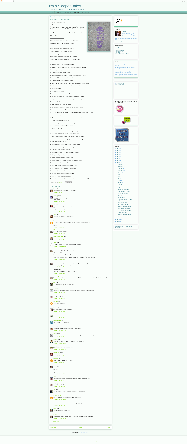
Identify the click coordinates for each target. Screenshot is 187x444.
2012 (118, 160)
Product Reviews (85, 12)
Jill (54, 376)
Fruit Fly (55, 414)
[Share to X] (68, 182)
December (120, 164)
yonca (54, 326)
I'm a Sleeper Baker (65, 6)
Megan (54, 408)
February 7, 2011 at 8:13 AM (59, 292)
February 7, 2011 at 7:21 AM (59, 273)
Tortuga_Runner (57, 249)
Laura (54, 188)
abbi (54, 282)
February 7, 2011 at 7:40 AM (59, 285)
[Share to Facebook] (70, 182)
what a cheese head (122, 212)
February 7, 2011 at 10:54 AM (59, 349)
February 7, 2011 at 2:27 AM (59, 259)
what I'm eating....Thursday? (124, 191)
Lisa (54, 204)
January (120, 216)
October (120, 168)
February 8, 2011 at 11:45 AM (59, 399)
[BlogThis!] (67, 182)
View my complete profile (121, 41)
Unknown (55, 220)
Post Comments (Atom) (83, 432)
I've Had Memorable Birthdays (122, 53)
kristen (55, 333)
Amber (54, 242)
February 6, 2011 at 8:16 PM (59, 192)
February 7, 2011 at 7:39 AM (59, 279)
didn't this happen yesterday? (124, 208)
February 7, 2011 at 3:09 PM (59, 380)
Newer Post (53, 427)
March (119, 182)
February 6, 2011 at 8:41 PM (59, 201)
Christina (55, 195)
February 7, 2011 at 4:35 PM (59, 386)
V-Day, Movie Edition (122, 202)
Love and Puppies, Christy (59, 314)
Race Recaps (76, 12)
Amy (54, 389)
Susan (54, 214)
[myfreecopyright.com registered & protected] (126, 227)
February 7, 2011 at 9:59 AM (59, 324)
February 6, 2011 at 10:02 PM (59, 239)
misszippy (55, 346)
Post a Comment (55, 421)
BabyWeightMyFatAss (58, 236)
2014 (118, 156)
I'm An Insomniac (119, 51)
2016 (118, 152)
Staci (54, 262)
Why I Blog (117, 47)
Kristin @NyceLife (57, 276)
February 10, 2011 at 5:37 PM (59, 412)
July (119, 174)
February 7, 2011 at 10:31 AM (59, 343)
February (120, 184)
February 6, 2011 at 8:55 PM (59, 211)
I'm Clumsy (117, 49)
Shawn (55, 307)
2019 (118, 148)
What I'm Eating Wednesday (124, 206)
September (120, 170)
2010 (118, 219)
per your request (121, 197)
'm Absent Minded (119, 50)
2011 (118, 162)
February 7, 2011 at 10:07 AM (59, 336)
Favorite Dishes (67, 12)
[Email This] (65, 182)
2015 (118, 154)
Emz (54, 365)
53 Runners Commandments (124, 210)
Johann (55, 288)
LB (54, 229)
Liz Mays (55, 339)
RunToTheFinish (57, 395)
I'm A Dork (117, 52)
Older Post (108, 427)
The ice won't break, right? (124, 189)
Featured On (58, 12)
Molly (124, 31)
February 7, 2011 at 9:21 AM (59, 317)
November (120, 166)
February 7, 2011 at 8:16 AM (59, 298)
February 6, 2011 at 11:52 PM (59, 246)
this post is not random (123, 204)
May (119, 178)
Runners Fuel (56, 352)
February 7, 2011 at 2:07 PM (59, 373)
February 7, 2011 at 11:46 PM (59, 393)
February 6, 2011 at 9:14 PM (59, 218)
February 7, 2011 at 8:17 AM (59, 305)
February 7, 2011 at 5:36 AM (59, 266)
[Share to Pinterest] (71, 182)
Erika (54, 295)
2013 (118, 158)
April (119, 180)
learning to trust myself (123, 193)
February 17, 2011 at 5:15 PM (59, 418)
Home (52, 12)
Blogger (96, 441)
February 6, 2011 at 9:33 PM (59, 233)
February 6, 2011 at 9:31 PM (59, 227)
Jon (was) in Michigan (58, 383)
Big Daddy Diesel (57, 320)
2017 (118, 150)
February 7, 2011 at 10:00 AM (59, 330)
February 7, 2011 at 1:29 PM (59, 362)
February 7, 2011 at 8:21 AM (59, 311)
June (119, 176)
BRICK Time (120, 195)
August (120, 172)
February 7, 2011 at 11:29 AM (59, 355)
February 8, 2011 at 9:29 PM (59, 405)
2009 (118, 221)
